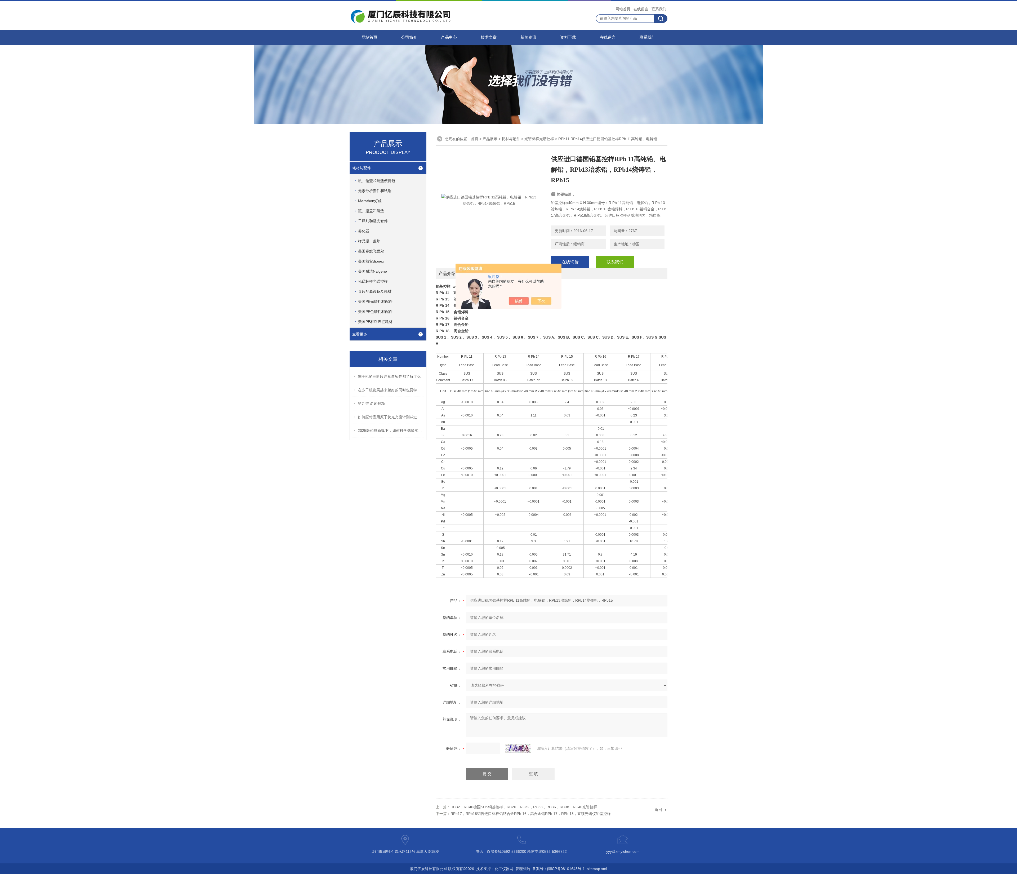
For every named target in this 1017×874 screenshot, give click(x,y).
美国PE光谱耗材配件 (375, 301)
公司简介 (409, 37)
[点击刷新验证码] (518, 748)
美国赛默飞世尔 (371, 251)
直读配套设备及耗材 (374, 291)
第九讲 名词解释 (371, 403)
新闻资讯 (528, 37)
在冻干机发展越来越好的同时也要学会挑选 (391, 390)
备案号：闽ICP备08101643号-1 (558, 869)
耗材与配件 (361, 168)
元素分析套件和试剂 (374, 191)
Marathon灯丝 (370, 201)
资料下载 (568, 37)
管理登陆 (522, 869)
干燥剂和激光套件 (373, 221)
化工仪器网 (504, 869)
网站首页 (622, 9)
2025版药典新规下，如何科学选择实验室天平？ (391, 430)
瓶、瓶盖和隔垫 (371, 211)
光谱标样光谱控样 (373, 281)
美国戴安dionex (371, 261)
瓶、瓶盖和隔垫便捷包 (376, 181)
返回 (658, 810)
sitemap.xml (597, 869)
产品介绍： (449, 273)
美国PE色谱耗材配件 (375, 311)
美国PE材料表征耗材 (375, 322)
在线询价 (570, 262)
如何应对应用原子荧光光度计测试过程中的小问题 (391, 417)
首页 (474, 139)
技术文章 (489, 37)
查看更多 (359, 334)
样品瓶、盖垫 (369, 241)
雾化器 (363, 231)
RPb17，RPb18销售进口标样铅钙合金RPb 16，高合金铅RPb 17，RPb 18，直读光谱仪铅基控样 (530, 813)
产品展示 (490, 139)
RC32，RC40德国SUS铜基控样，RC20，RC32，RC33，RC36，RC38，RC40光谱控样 (523, 807)
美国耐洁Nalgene (372, 271)
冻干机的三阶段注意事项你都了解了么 (389, 376)
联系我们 (659, 9)
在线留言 (641, 9)
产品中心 (449, 37)
